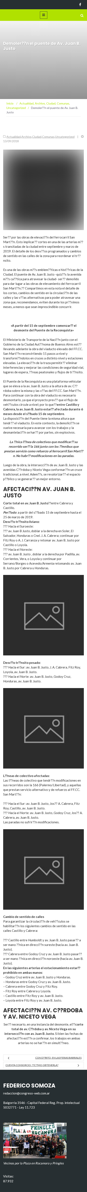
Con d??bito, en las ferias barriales (58, 1057)
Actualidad (14, 136)
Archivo (26, 136)
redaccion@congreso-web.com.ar (26, 1093)
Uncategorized (65, 136)
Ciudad (36, 136)
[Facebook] (80, 4)
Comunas (48, 136)
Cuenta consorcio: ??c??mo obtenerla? (31, 1065)
